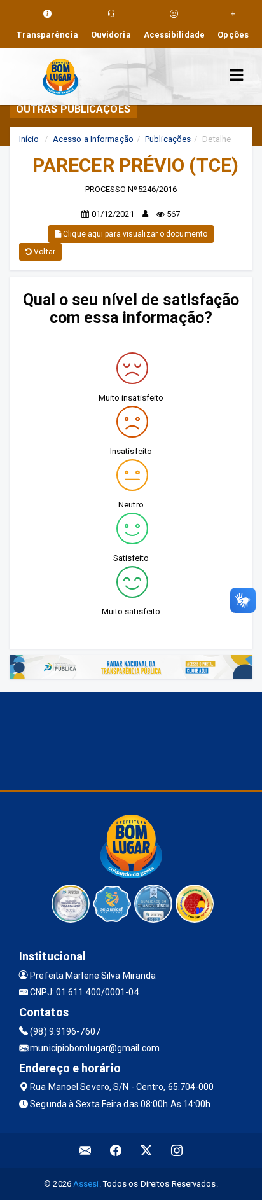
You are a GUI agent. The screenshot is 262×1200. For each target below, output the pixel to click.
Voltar (43, 251)
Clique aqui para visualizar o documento (134, 234)
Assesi (86, 1184)
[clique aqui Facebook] (116, 1151)
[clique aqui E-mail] (85, 1151)
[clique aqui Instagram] (177, 1151)
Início (29, 139)
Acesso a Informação (93, 139)
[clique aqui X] (146, 1151)
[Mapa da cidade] (131, 739)
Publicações (168, 139)
